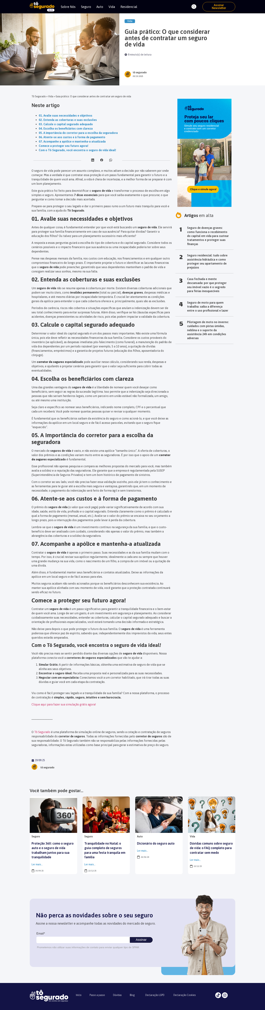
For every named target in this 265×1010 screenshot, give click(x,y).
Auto (99, 7)
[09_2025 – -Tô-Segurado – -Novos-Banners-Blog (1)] (204, 206)
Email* (40, 933)
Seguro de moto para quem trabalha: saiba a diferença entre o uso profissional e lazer (207, 306)
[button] (193, 6)
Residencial (128, 7)
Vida (112, 7)
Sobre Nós (68, 7)
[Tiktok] (218, 995)
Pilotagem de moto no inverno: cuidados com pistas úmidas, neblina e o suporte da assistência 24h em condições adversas (208, 330)
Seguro (86, 7)
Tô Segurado (39, 96)
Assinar (141, 940)
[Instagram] (225, 995)
